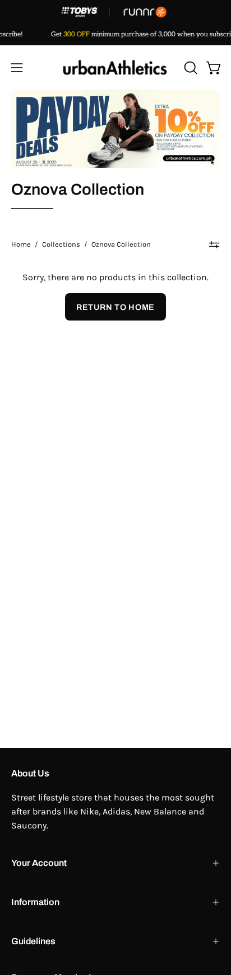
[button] (189, 68)
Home (21, 244)
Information (35, 902)
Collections (61, 244)
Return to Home (115, 307)
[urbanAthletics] (115, 67)
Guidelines (33, 941)
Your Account (39, 863)
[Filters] (214, 244)
